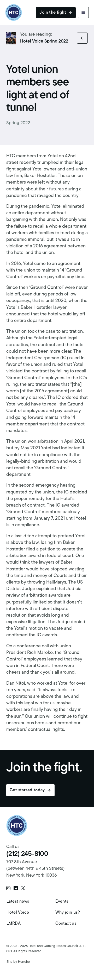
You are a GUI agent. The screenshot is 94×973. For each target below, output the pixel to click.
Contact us (65, 924)
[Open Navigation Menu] (83, 12)
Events (61, 901)
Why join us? (67, 912)
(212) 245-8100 (27, 854)
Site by (18, 962)
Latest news (18, 901)
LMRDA (14, 924)
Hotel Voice (18, 912)
